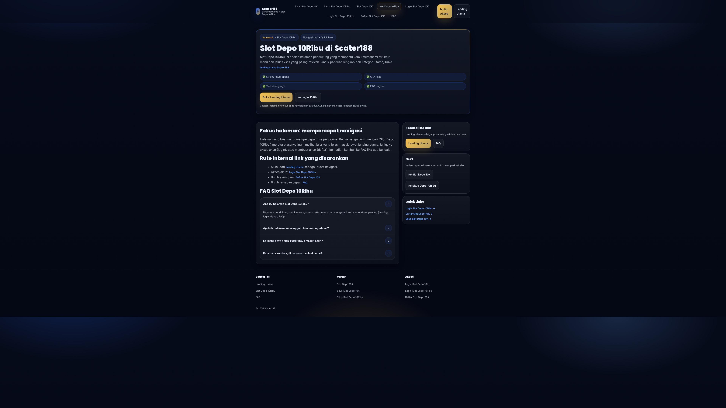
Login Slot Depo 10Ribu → (420, 208)
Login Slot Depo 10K (417, 6)
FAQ (393, 16)
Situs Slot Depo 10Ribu (337, 6)
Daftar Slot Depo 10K (373, 16)
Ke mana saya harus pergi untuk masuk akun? (326, 240)
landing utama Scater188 (274, 67)
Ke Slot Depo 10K (419, 174)
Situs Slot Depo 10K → (418, 218)
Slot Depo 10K (365, 6)
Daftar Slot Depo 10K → (419, 213)
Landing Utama (462, 11)
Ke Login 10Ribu (308, 97)
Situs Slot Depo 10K (306, 6)
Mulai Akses (444, 11)
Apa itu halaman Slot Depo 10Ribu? (326, 203)
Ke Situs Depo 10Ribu (422, 185)
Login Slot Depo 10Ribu (341, 16)
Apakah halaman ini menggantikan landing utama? (326, 228)
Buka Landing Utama (276, 97)
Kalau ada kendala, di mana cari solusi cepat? (326, 253)
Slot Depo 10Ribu (389, 6)
